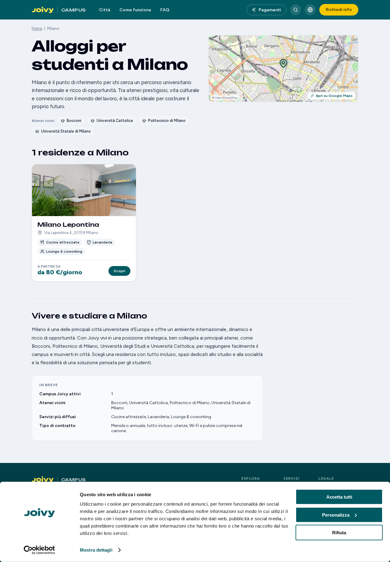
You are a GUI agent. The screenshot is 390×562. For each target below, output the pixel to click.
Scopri (119, 271)
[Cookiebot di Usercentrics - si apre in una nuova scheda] (39, 550)
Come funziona (135, 9)
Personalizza (335, 514)
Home (37, 28)
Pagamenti (270, 9)
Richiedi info (339, 9)
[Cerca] (295, 9)
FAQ (164, 9)
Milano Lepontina (68, 224)
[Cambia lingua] (310, 9)
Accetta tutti (339, 497)
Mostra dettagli (96, 550)
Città (104, 9)
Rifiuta (339, 532)
